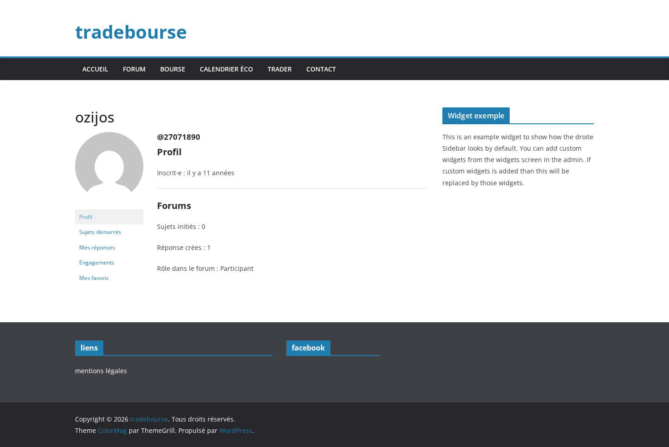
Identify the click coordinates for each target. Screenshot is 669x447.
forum (134, 69)
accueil (95, 69)
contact (321, 69)
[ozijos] (109, 136)
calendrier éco (226, 69)
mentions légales (101, 370)
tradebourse (131, 31)
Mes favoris (94, 278)
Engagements (96, 262)
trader (280, 69)
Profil (85, 217)
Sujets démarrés (100, 232)
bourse (172, 69)
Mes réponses (97, 247)
